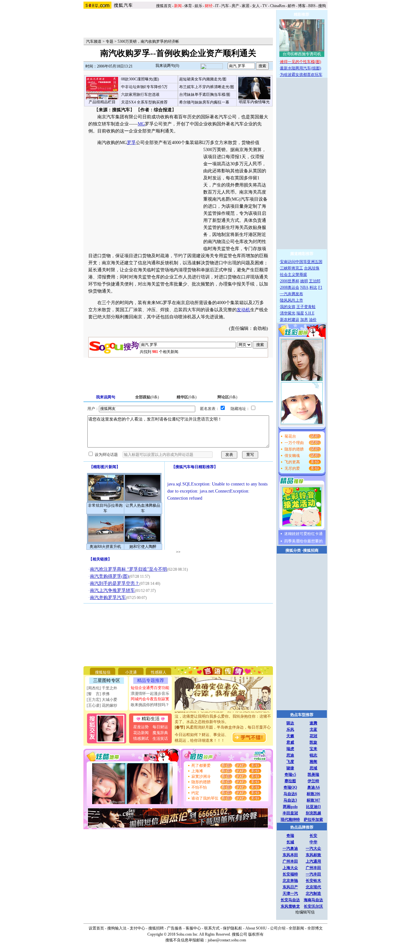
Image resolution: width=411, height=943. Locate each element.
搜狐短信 (102, 672)
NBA (304, 287)
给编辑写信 (305, 912)
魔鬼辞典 (160, 732)
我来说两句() (167, 65)
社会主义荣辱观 (293, 274)
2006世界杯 (289, 281)
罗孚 (131, 142)
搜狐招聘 (156, 928)
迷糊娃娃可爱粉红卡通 (303, 533)
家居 (245, 6)
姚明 (304, 281)
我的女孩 (287, 306)
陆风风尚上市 (291, 300)
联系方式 (212, 928)
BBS (312, 6)
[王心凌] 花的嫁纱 (102, 705)
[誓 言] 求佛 (98, 694)
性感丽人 (158, 672)
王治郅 (314, 281)
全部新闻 (296, 928)
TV (264, 6)
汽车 (225, 6)
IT (217, 6)
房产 (235, 6)
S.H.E (309, 313)
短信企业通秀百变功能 (150, 687)
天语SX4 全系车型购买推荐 (144, 102)
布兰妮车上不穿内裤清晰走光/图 (206, 87)
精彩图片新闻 (104, 467)
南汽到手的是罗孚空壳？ (114, 583)
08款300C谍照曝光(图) (140, 79)
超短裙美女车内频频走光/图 (202, 79)
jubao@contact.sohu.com (227, 940)
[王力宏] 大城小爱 (102, 699)
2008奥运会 (289, 287)
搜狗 (322, 6)
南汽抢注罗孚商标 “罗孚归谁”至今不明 (128, 569)
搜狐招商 (311, 550)
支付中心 (137, 928)
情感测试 (141, 738)
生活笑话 (160, 738)
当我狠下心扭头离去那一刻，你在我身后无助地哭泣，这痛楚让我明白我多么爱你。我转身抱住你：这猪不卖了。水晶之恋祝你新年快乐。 (223, 712)
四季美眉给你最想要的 (303, 541)
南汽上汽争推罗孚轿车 (112, 590)
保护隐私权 (232, 928)
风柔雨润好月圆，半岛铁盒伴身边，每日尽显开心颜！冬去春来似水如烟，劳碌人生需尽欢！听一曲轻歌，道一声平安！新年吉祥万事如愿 (223, 728)
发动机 (243, 309)
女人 (256, 6)
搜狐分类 (293, 550)
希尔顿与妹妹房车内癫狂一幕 (204, 102)
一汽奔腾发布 (291, 294)
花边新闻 (141, 732)
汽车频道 (93, 41)
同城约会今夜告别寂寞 (150, 699)
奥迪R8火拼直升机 (105, 546)
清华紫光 (287, 313)
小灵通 (131, 672)
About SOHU (256, 928)
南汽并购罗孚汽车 (108, 597)
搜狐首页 (163, 6)
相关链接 (100, 559)
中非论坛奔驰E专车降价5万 (144, 87)
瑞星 (300, 313)
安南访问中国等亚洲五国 (301, 261)
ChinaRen (277, 6)
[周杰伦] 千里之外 (102, 688)
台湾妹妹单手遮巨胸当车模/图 (204, 94)
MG (141, 124)
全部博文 (315, 928)
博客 (302, 6)
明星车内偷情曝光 (254, 102)
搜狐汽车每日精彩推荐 (194, 467)
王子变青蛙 (306, 306)
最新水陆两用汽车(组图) (300, 68)
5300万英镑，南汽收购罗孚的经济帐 (148, 41)
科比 (313, 287)
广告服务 (174, 928)
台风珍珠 (311, 268)
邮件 (291, 6)
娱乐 (198, 6)
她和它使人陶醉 (142, 546)
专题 (109, 41)
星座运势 (141, 727)
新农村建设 (289, 319)
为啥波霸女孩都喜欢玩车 (301, 74)
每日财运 (160, 727)
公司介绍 (277, 928)
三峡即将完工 (291, 268)
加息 (304, 319)
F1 (320, 287)
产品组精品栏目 (102, 102)
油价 (313, 319)
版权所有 (256, 934)
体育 (188, 6)
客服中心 (193, 928)
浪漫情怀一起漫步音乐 (150, 693)
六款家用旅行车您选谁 (140, 94)
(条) (147, 397)
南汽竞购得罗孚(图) (109, 576)
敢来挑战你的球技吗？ (150, 705)
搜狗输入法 (117, 928)
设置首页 (96, 928)
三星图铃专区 (106, 680)
